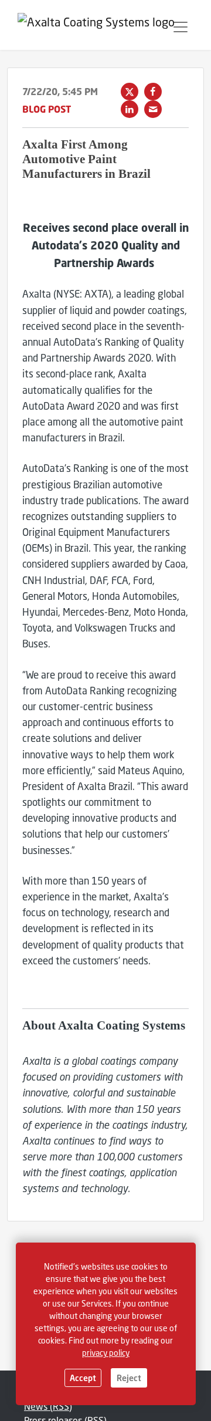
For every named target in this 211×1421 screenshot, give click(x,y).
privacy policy (106, 1353)
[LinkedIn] (129, 109)
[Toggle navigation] (180, 27)
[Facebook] (153, 91)
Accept (83, 1378)
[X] (129, 91)
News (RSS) (48, 1406)
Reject (129, 1378)
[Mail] (153, 109)
